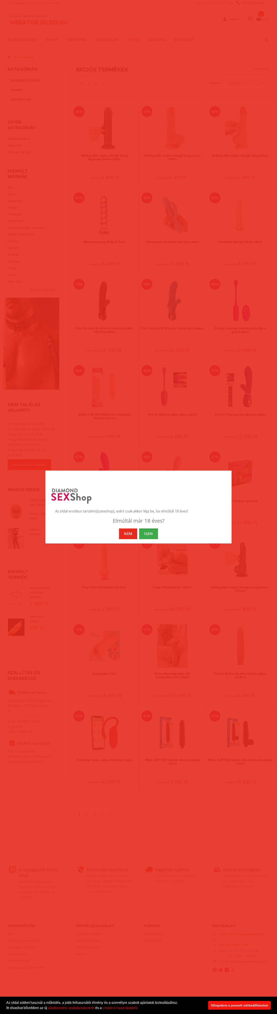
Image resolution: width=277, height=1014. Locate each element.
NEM (128, 533)
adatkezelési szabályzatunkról (71, 1008)
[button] (139, 1008)
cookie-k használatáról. (120, 1008)
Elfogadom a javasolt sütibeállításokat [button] (239, 1005)
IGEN (148, 533)
